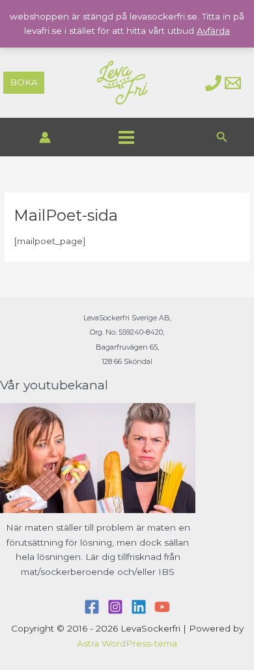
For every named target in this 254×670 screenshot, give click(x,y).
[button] (24, 83)
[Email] (233, 83)
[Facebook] (92, 607)
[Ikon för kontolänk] (45, 137)
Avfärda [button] (213, 30)
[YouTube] (162, 607)
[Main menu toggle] (126, 137)
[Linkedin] (139, 607)
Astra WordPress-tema (127, 643)
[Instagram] (115, 607)
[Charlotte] (213, 83)
